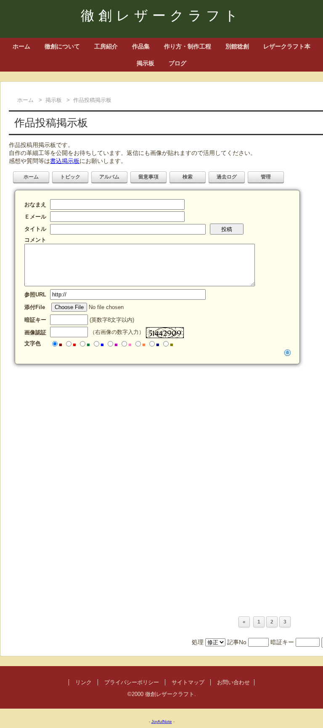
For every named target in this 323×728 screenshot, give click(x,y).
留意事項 (148, 177)
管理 (266, 177)
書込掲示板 (64, 160)
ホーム (21, 46)
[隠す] (287, 352)
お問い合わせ (233, 682)
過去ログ (227, 177)
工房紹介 (106, 46)
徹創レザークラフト (161, 15)
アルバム (109, 177)
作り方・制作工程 (187, 46)
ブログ (177, 63)
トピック (70, 177)
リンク (83, 682)
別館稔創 (237, 46)
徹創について (62, 46)
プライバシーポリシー (131, 682)
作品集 (141, 46)
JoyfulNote (161, 721)
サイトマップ (188, 682)
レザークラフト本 (286, 46)
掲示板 (145, 63)
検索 (188, 177)
